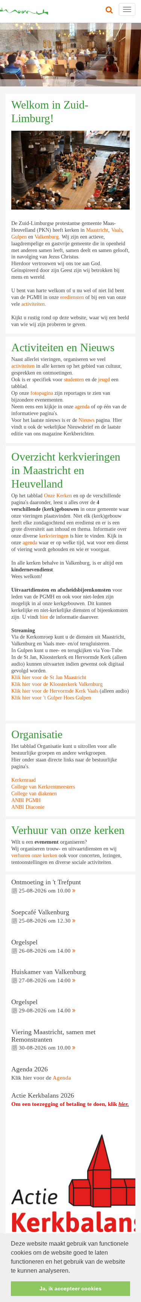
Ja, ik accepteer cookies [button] (70, 1288)
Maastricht (97, 230)
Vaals (116, 230)
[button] (72, 1271)
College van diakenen (34, 793)
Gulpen (19, 237)
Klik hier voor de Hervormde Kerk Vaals (54, 691)
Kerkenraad (23, 780)
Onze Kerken (58, 495)
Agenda (62, 1078)
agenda (82, 406)
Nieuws (86, 420)
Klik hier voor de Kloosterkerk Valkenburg (57, 684)
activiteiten (33, 304)
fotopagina (41, 393)
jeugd (104, 379)
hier (44, 617)
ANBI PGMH (26, 800)
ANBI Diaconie (27, 807)
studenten (74, 379)
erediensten (72, 297)
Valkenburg (47, 237)
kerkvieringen (53, 536)
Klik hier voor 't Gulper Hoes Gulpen (51, 698)
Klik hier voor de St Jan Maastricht (48, 677)
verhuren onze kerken (34, 855)
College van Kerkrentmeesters (43, 787)
